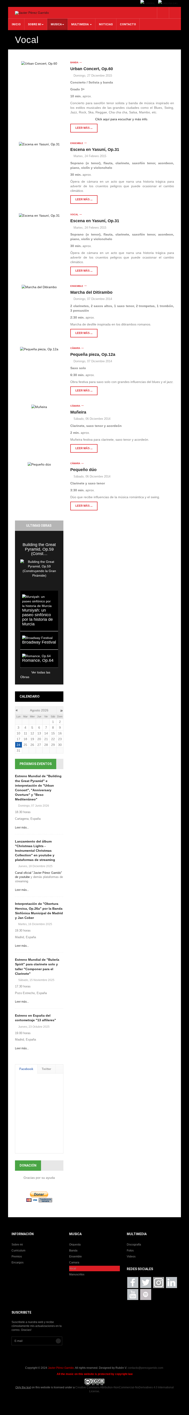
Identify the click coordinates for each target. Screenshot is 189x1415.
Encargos (18, 1262)
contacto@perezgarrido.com (145, 1367)
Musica (56, 24)
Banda (74, 62)
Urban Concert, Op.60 (91, 68)
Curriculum (18, 1250)
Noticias (106, 24)
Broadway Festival (39, 642)
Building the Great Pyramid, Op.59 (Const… (39, 549)
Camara (74, 1262)
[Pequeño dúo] (39, 464)
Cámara (75, 348)
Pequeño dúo (83, 469)
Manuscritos (76, 1274)
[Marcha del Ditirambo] (39, 287)
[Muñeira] (39, 406)
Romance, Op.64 (37, 660)
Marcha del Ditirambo (91, 292)
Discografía (134, 1244)
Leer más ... (83, 127)
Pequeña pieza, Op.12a (92, 354)
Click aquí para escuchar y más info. (122, 119)
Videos (131, 1256)
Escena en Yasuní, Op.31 (94, 149)
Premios (17, 1256)
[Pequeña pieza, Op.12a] (39, 349)
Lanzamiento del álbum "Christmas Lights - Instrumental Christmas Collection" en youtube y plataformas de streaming (35, 851)
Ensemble (76, 143)
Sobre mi (34, 24)
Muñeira (78, 412)
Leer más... (22, 827)
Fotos (130, 1250)
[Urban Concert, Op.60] (39, 63)
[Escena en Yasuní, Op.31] (39, 144)
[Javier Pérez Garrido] (32, 13)
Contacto (128, 24)
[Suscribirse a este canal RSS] (171, 59)
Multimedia (80, 24)
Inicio (16, 24)
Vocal (74, 214)
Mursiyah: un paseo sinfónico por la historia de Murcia (37, 617)
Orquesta (75, 1244)
